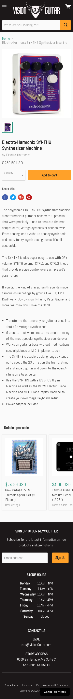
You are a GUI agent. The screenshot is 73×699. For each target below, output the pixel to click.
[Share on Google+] (21, 197)
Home (6, 38)
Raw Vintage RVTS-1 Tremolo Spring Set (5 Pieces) (20, 495)
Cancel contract (55, 691)
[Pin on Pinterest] (29, 197)
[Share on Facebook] (5, 197)
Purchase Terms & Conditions (52, 685)
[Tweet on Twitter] (13, 197)
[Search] (65, 25)
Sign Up (60, 557)
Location (27, 685)
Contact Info (11, 685)
